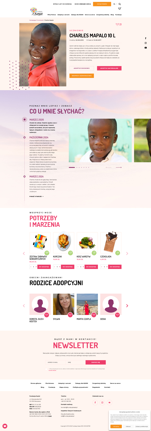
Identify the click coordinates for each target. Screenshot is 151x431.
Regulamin (96, 387)
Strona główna (36, 383)
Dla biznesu (50, 383)
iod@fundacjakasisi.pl (67, 416)
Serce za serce (90, 14)
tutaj (50, 416)
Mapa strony (64, 387)
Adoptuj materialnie (109, 68)
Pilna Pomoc (52, 14)
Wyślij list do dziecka (62, 4)
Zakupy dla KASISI (77, 14)
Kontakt (107, 387)
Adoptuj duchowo (82, 68)
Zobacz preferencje (142, 426)
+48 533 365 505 (66, 401)
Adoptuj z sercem (63, 14)
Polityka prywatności (80, 387)
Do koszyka (44, 267)
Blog (112, 14)
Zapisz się (95, 362)
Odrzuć (128, 426)
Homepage (32, 20)
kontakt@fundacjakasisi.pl (69, 407)
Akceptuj (116, 426)
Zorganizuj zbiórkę (102, 14)
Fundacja (118, 14)
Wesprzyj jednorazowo (82, 76)
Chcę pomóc (102, 4)
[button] (72, 167)
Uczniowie (40, 20)
